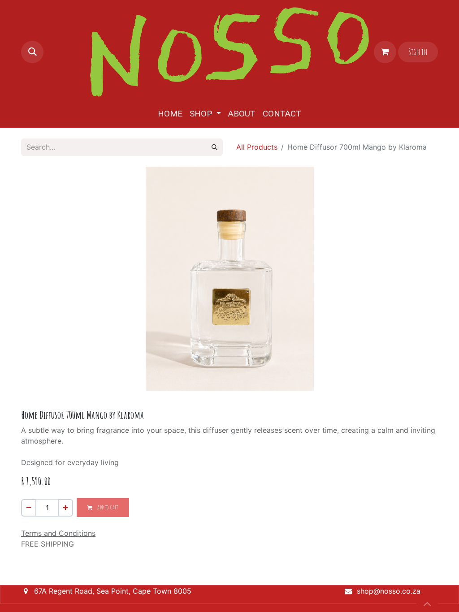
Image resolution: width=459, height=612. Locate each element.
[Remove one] (28, 508)
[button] (32, 52)
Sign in (417, 52)
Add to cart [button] (107, 507)
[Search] (214, 147)
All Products (256, 146)
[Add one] (65, 508)
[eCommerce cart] (385, 52)
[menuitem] (170, 114)
